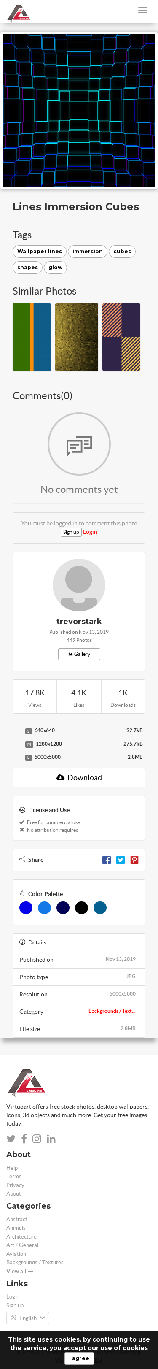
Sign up (71, 532)
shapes (27, 267)
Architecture (21, 1237)
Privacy (15, 1185)
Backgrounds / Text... (112, 1011)
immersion (87, 251)
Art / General (22, 1245)
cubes (122, 251)
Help (12, 1168)
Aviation (16, 1254)
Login (90, 531)
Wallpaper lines (39, 251)
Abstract (16, 1219)
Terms (13, 1176)
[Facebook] (106, 859)
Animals (16, 1228)
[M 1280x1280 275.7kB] (17, 744)
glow (55, 267)
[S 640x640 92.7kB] (17, 731)
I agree (79, 1358)
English (28, 1318)
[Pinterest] (134, 859)
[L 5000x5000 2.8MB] (17, 757)
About (13, 1193)
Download (84, 777)
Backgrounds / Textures (35, 1262)
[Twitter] (120, 859)
